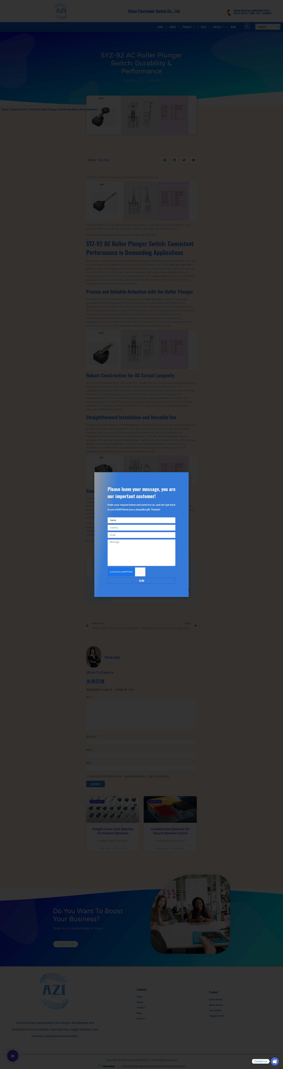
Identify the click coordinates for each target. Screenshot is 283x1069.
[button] (185, 476)
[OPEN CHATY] (275, 1061)
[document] (141, 534)
